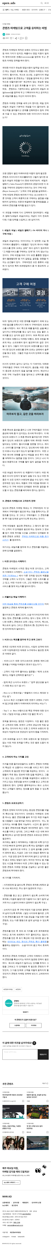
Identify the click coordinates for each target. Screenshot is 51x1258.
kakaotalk (21, 1237)
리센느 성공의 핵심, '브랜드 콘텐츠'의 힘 (11, 1127)
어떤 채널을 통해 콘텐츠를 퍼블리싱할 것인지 (23, 604)
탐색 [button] (6, 10)
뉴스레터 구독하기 (9, 1182)
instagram (6, 1237)
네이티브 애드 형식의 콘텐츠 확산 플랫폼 (27, 942)
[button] (45, 1083)
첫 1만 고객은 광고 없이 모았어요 (35, 1127)
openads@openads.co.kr (15, 1225)
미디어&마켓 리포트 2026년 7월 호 (12, 1096)
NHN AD (7, 1196)
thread (13, 1237)
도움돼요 (17, 1025)
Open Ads (8, 3)
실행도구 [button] (42, 10)
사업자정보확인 (26, 1214)
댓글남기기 (43, 1054)
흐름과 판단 (26, 10)
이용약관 (5, 1232)
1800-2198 (16, 1222)
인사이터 (35, 10)
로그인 (47, 3)
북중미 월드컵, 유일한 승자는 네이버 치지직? (36, 1096)
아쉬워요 (33, 1025)
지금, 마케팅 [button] (14, 10)
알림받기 (25, 1012)
